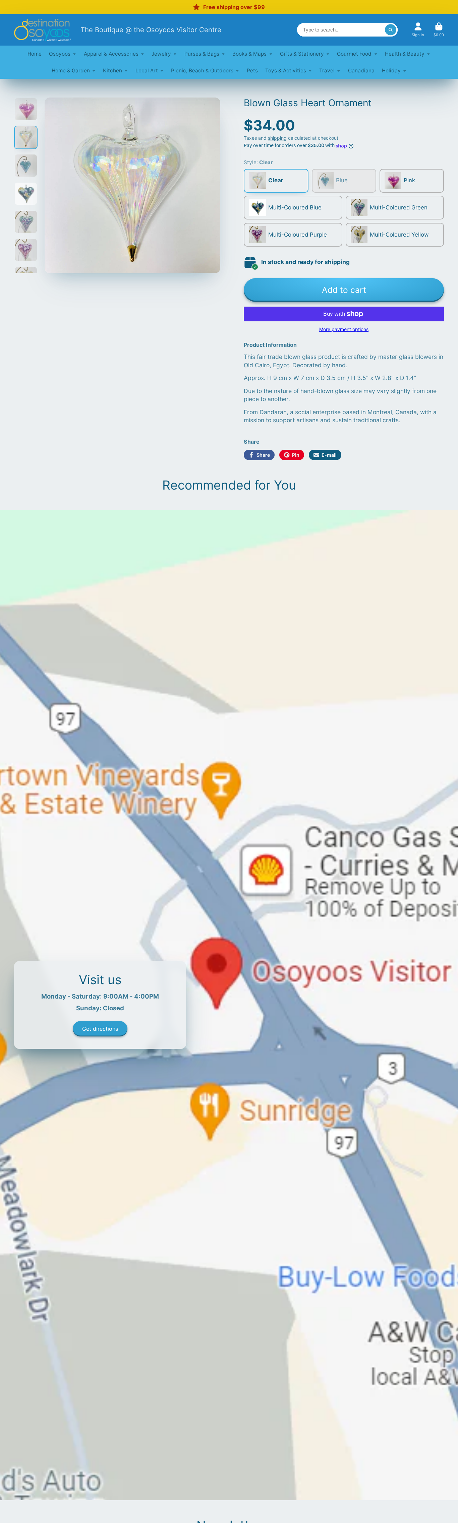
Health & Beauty (404, 54)
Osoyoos (59, 54)
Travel (327, 70)
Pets (252, 70)
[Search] (390, 30)
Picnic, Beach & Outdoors (202, 70)
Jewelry (161, 54)
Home (34, 54)
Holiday (391, 70)
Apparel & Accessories (111, 54)
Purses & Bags (201, 54)
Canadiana (361, 70)
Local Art (146, 70)
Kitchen (112, 70)
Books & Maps (249, 54)
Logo (42, 30)
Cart (439, 29)
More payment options (343, 329)
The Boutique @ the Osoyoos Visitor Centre (150, 29)
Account (418, 29)
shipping (277, 138)
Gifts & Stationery (302, 54)
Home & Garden (71, 70)
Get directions (100, 1028)
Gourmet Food (354, 54)
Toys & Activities (285, 70)
